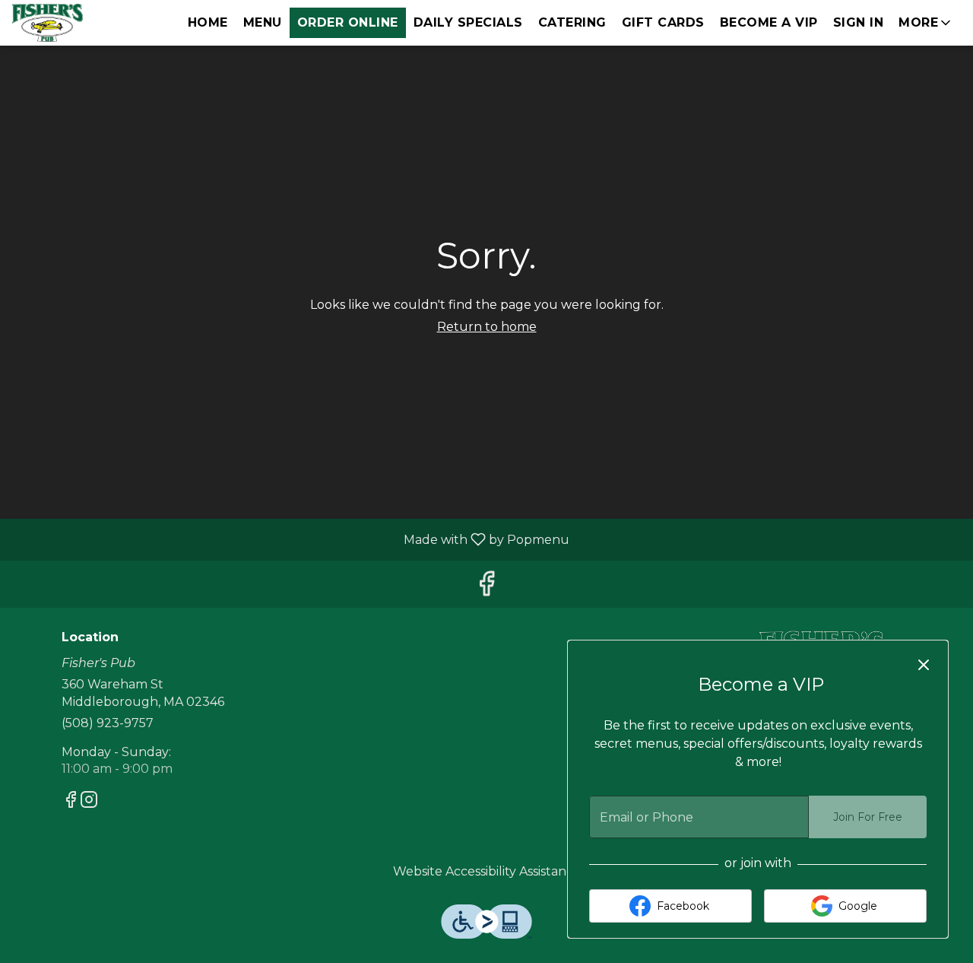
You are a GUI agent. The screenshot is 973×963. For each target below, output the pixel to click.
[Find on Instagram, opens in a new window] (89, 802)
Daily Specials (468, 22)
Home (208, 22)
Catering (572, 22)
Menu (262, 22)
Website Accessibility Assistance (487, 871)
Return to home (487, 326)
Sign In (858, 22)
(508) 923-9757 (108, 723)
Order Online (347, 22)
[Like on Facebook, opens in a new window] (486, 587)
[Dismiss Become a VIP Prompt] (923, 665)
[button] (926, 23)
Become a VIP (769, 22)
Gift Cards (663, 22)
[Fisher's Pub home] (80, 23)
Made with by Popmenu (290, 539)
